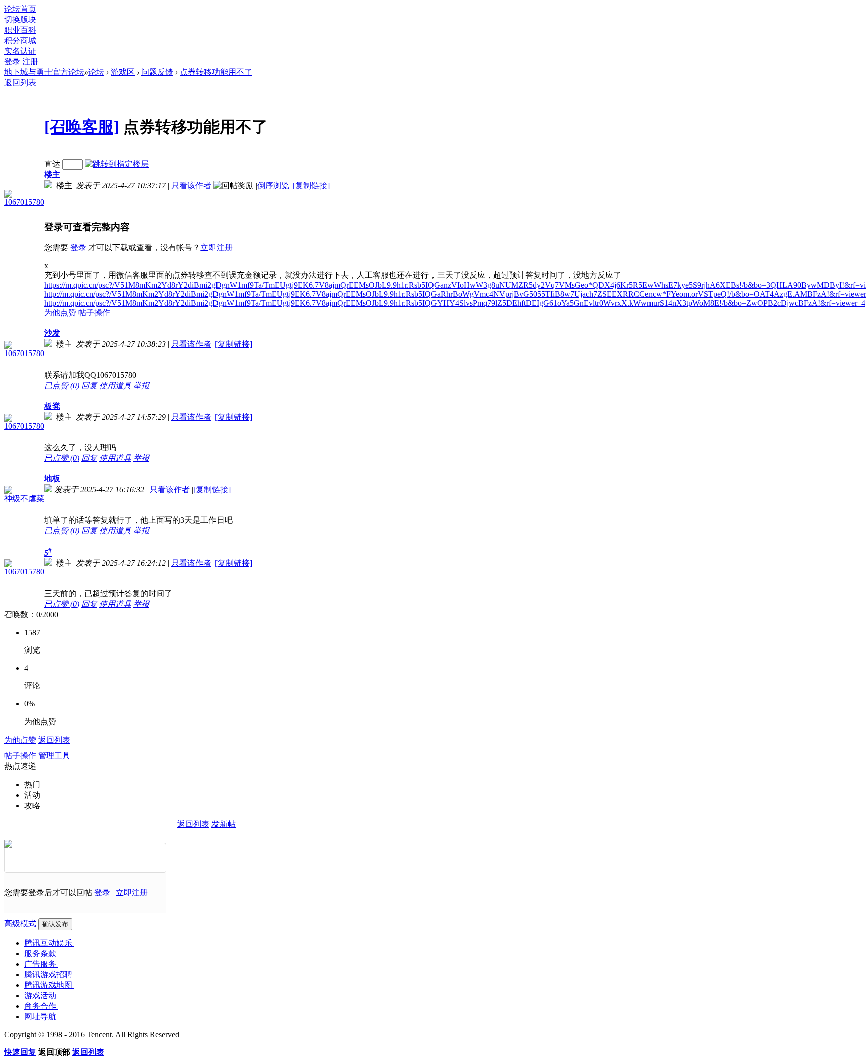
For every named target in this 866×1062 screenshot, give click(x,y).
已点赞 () (61, 385)
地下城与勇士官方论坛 (44, 72)
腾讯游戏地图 (50, 985)
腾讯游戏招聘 (50, 974)
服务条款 (42, 953)
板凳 (52, 406)
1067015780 (24, 202)
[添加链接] (85, 857)
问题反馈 (157, 72)
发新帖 (223, 824)
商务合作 (42, 1006)
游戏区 (123, 72)
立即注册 (216, 247)
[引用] (108, 857)
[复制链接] (311, 185)
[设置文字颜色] (39, 857)
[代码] (131, 857)
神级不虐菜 (24, 498)
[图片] (62, 857)
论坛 (96, 72)
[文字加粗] (16, 857)
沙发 (52, 333)
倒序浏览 (273, 185)
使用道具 (115, 385)
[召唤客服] (81, 127)
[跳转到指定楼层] (117, 164)
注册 (30, 61)
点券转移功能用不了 (216, 72)
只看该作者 (191, 185)
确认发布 (55, 924)
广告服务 (42, 964)
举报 (141, 385)
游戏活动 (42, 995)
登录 (12, 61)
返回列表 (20, 82)
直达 (52, 164)
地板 (52, 478)
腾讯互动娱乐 (50, 943)
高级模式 (20, 923)
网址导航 (41, 1016)
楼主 (52, 174)
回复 (89, 385)
